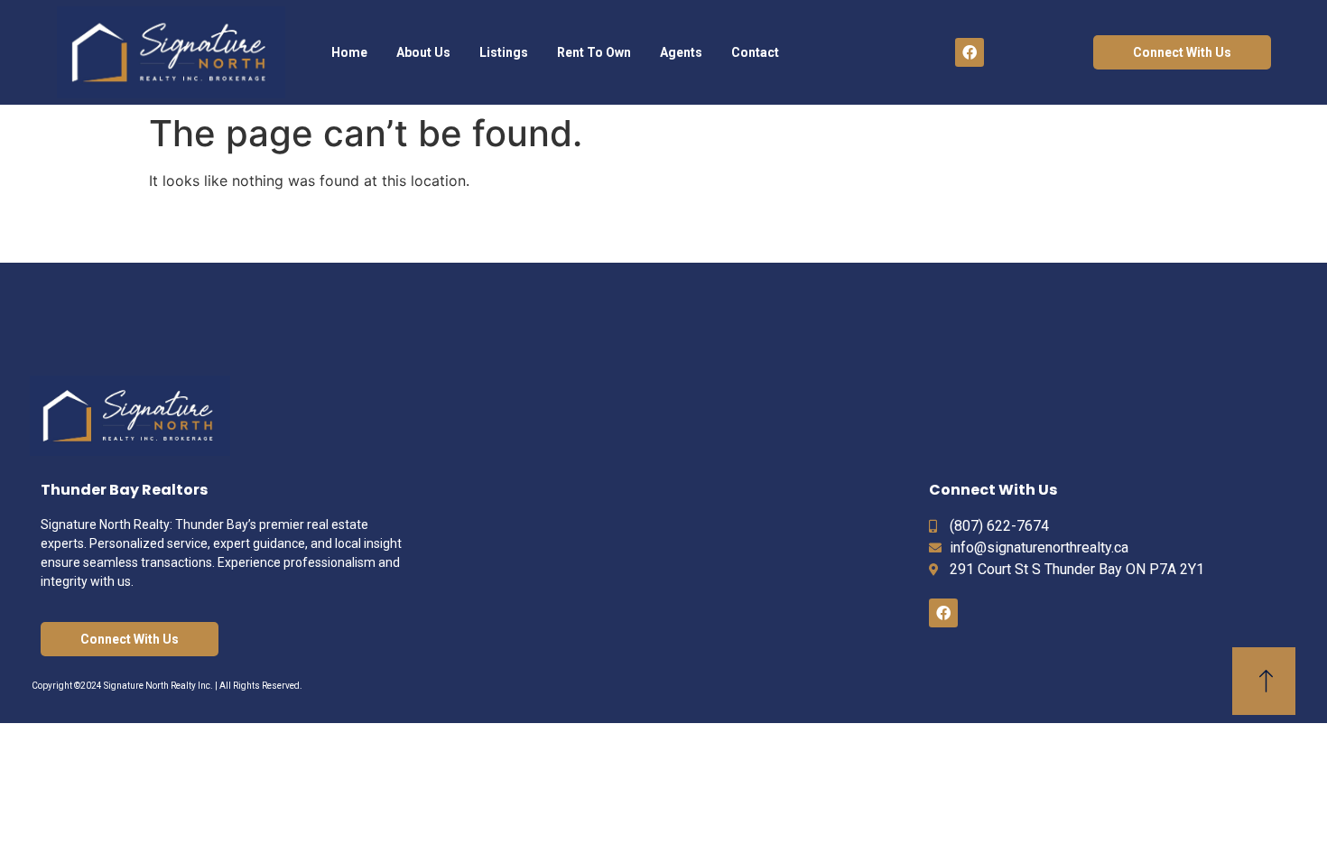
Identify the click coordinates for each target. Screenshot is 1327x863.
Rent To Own (594, 52)
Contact (755, 52)
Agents (681, 52)
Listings (503, 52)
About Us (423, 52)
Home (349, 52)
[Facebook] (969, 52)
